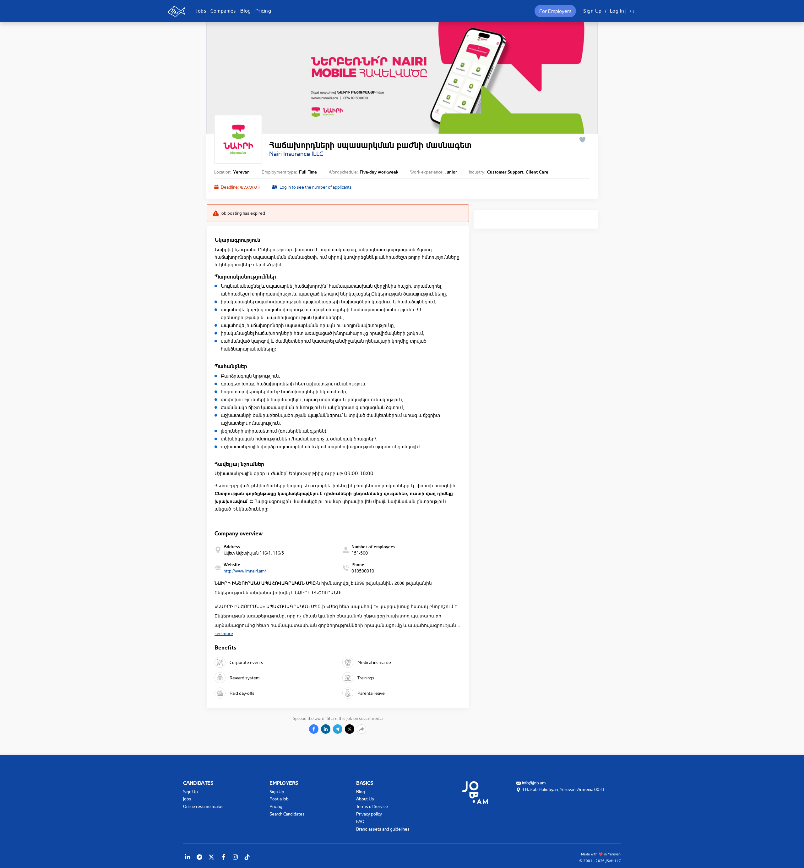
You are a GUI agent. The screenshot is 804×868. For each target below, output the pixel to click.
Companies (223, 11)
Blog (245, 11)
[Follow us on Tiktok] (247, 857)
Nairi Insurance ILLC (296, 153)
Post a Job (279, 798)
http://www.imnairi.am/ (245, 570)
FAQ (360, 821)
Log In (617, 11)
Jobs (201, 11)
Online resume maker (203, 806)
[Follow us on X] (211, 857)
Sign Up (592, 11)
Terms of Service (372, 806)
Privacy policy (369, 813)
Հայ (631, 11)
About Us (365, 798)
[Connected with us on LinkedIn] (187, 857)
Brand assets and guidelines (383, 829)
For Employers (555, 11)
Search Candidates (287, 813)
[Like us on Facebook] (223, 857)
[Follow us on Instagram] (235, 857)
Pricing (263, 11)
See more (224, 633)
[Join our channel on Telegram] (199, 857)
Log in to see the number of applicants (316, 187)
